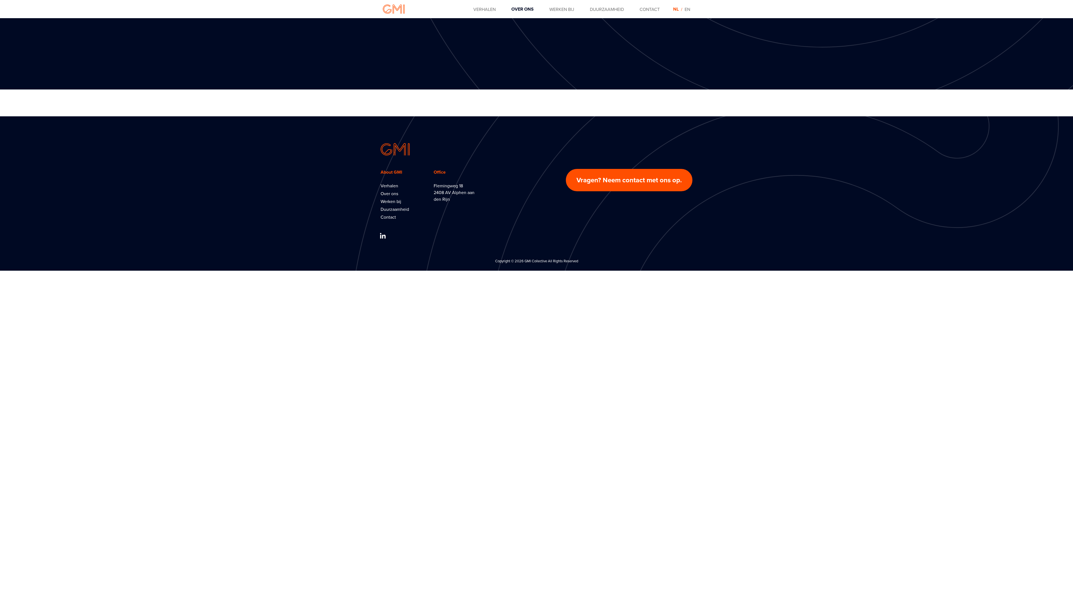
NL (676, 9)
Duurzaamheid (395, 209)
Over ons (389, 193)
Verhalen (389, 186)
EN (687, 9)
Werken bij (391, 201)
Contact (388, 217)
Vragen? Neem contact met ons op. (629, 180)
